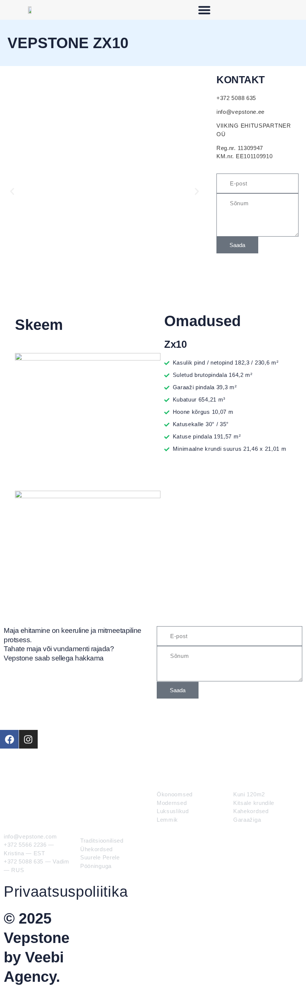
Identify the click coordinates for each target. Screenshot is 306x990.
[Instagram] (28, 739)
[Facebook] (9, 739)
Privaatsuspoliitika (66, 891)
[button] (205, 10)
